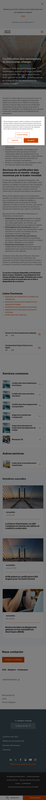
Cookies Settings (22, 135)
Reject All (15, 140)
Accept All (31, 140)
